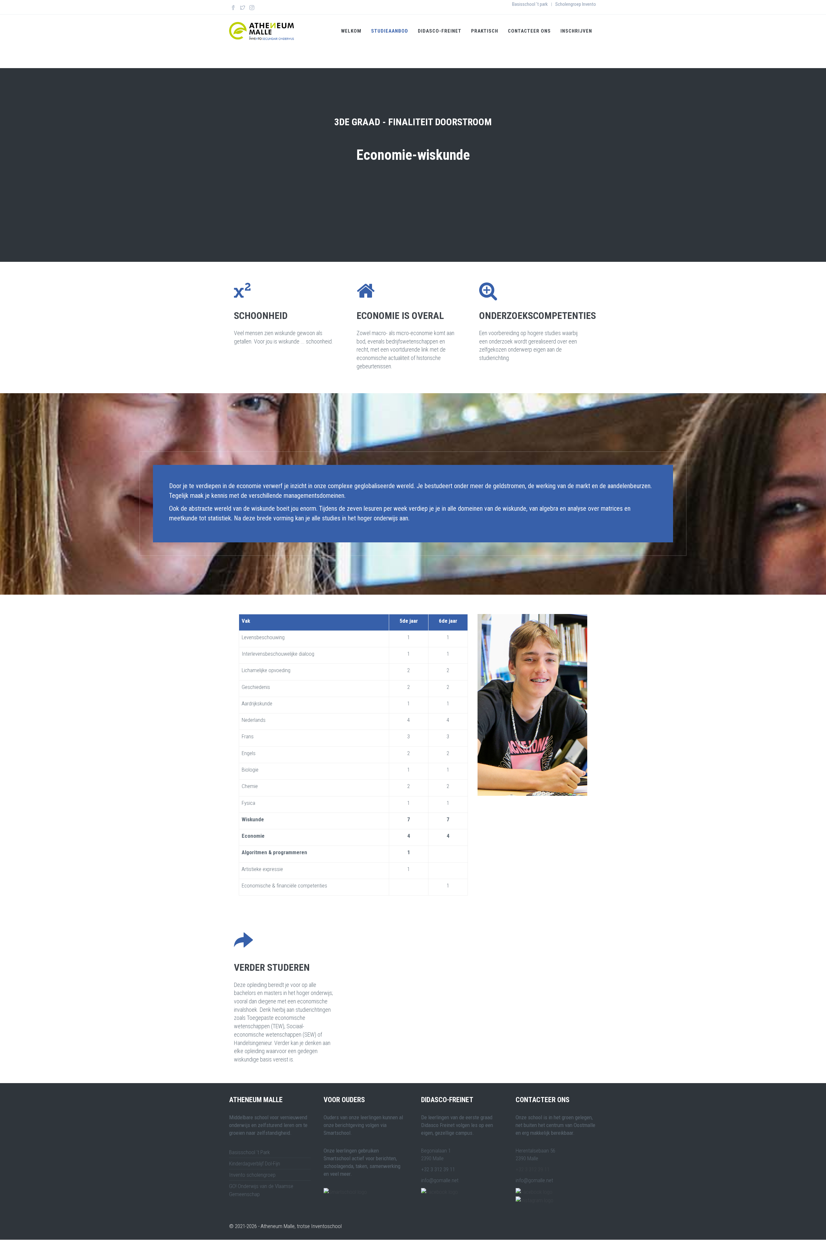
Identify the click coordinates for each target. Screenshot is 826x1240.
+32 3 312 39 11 (532, 1169)
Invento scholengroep (252, 1175)
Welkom (351, 31)
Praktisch (484, 31)
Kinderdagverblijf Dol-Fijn (254, 1163)
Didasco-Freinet (439, 31)
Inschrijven (576, 31)
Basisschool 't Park (249, 1152)
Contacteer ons (529, 31)
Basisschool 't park (530, 4)
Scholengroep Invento (575, 4)
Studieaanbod (389, 31)
